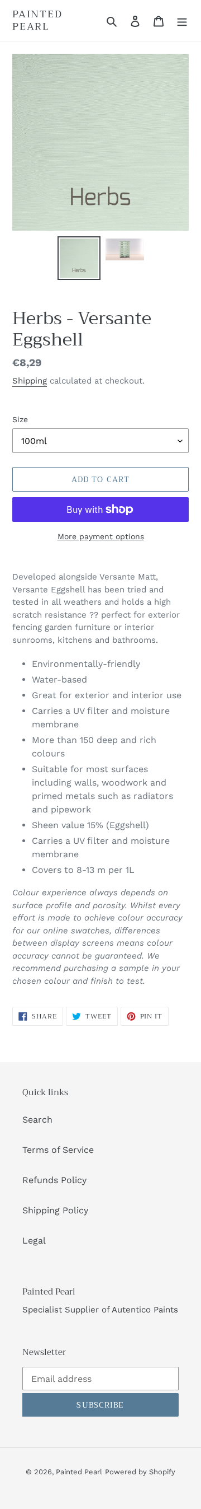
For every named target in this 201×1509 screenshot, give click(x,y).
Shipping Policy (55, 1210)
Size (20, 419)
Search (37, 1119)
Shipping (29, 381)
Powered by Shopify (140, 1472)
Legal (34, 1240)
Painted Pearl (37, 20)
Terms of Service (58, 1149)
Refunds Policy (54, 1180)
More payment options (101, 536)
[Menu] (182, 20)
